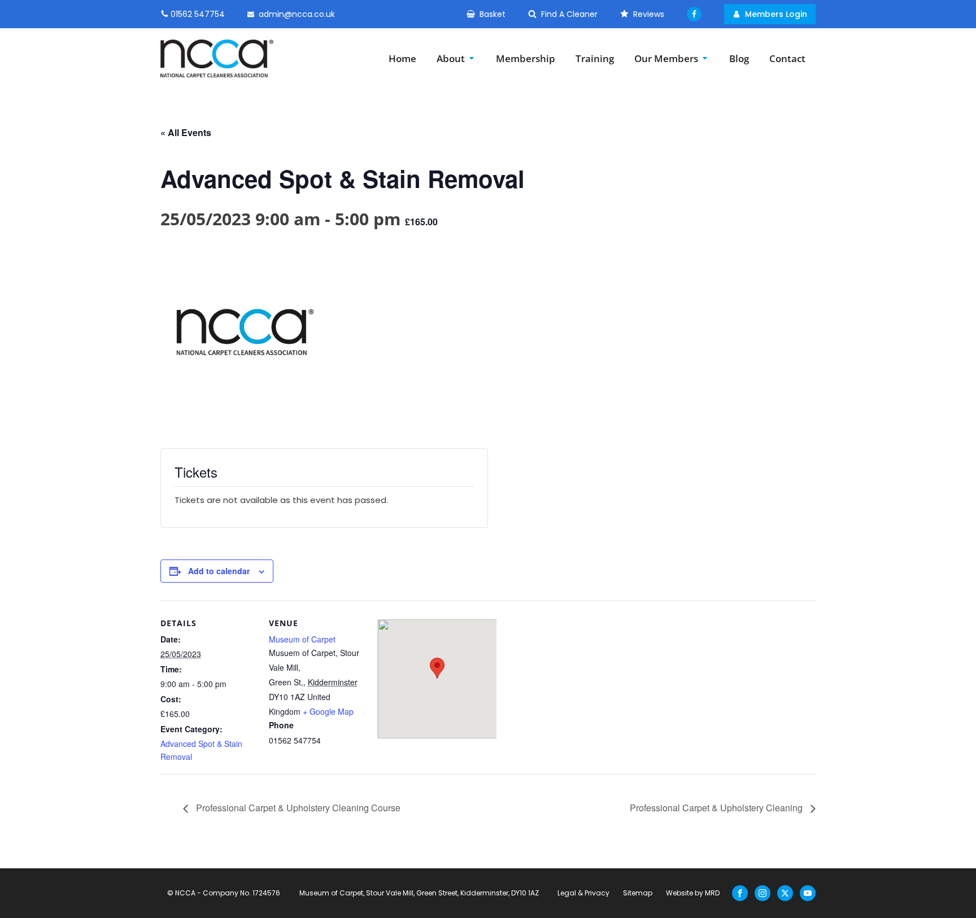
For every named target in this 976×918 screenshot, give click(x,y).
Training (595, 58)
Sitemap (637, 893)
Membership (525, 58)
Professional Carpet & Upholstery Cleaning (717, 807)
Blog (739, 58)
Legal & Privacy (583, 893)
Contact (787, 58)
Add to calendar (219, 570)
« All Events (185, 132)
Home (402, 58)
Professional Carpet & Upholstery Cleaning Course (297, 807)
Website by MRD (693, 893)
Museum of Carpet (302, 639)
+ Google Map (328, 711)
